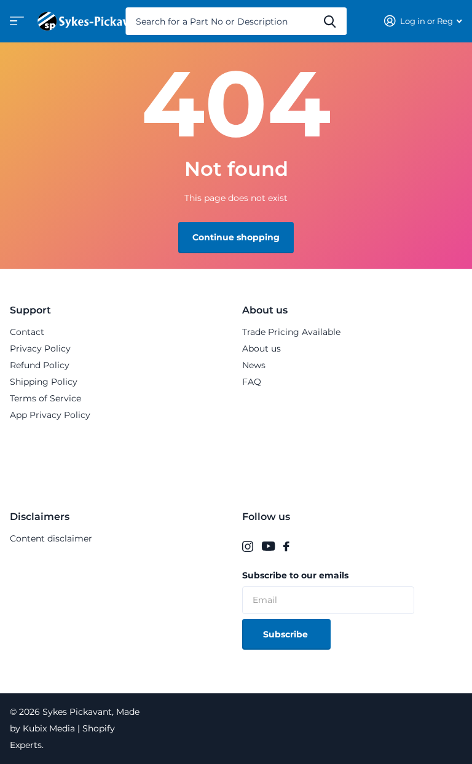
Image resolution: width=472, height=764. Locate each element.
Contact (27, 331)
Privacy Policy (40, 348)
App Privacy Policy (50, 414)
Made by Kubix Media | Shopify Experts (75, 728)
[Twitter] (301, 546)
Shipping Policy (43, 381)
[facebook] (286, 546)
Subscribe (286, 634)
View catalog (15, 24)
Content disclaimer (51, 538)
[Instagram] (247, 546)
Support (30, 310)
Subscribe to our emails (295, 575)
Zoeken (330, 21)
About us (265, 310)
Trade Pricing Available (291, 331)
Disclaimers (39, 516)
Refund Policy (39, 365)
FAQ (251, 381)
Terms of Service (45, 398)
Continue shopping (236, 237)
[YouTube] (268, 546)
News (254, 365)
